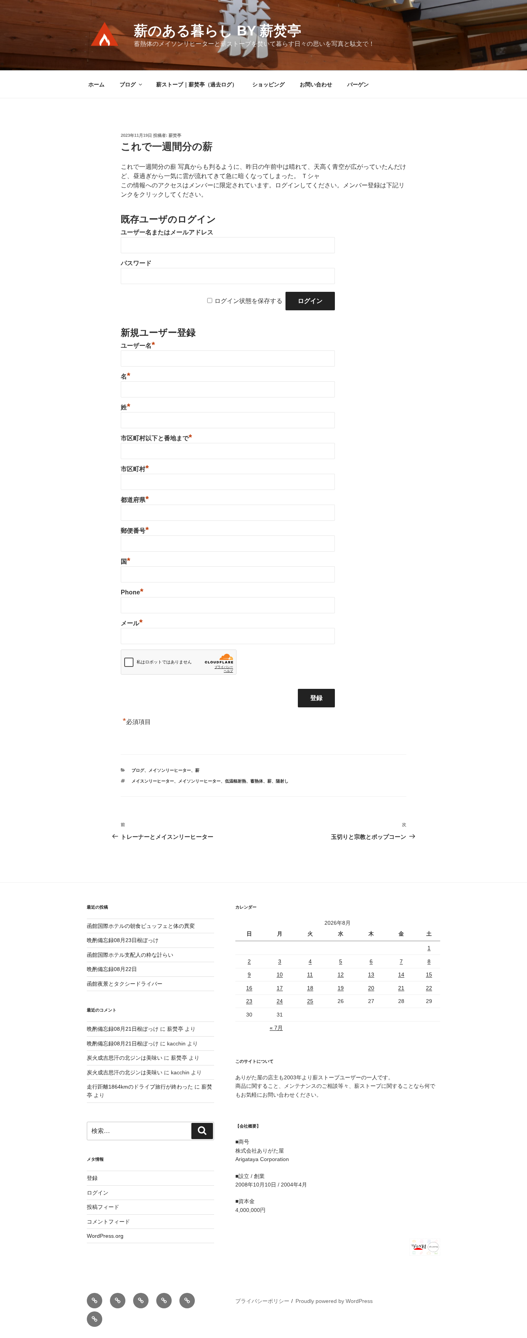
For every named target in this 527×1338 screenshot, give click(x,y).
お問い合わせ (316, 84)
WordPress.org (105, 1236)
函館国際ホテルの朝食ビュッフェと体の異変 (141, 926)
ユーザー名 (138, 345)
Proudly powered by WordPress (334, 1301)
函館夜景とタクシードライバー (124, 984)
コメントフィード (108, 1222)
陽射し (282, 781)
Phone (132, 592)
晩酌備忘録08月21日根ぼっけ (123, 1029)
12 (341, 974)
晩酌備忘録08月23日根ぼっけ (123, 940)
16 (249, 988)
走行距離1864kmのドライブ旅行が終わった (140, 1087)
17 (280, 988)
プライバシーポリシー (262, 1301)
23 (249, 1001)
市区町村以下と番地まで (156, 438)
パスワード (136, 263)
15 (429, 974)
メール (132, 623)
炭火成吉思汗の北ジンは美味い (124, 1058)
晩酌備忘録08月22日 (112, 969)
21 (401, 988)
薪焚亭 (175, 135)
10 (280, 974)
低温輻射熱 (235, 781)
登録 (92, 1178)
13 (371, 974)
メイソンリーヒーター (170, 770)
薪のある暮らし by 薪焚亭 (217, 31)
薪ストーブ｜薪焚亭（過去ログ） (196, 84)
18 (310, 988)
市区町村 (135, 469)
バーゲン (358, 84)
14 (401, 974)
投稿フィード (103, 1207)
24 (280, 1001)
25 (310, 1001)
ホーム (96, 84)
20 (371, 988)
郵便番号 (135, 530)
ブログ (128, 84)
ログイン (97, 1193)
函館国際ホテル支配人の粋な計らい (130, 955)
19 (341, 988)
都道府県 (135, 499)
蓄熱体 (256, 781)
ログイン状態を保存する (248, 301)
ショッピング (268, 84)
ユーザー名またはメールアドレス (167, 232)
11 (310, 974)
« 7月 (276, 1028)
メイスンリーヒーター (153, 781)
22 (429, 988)
